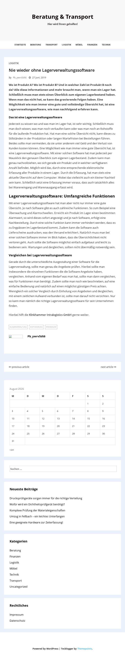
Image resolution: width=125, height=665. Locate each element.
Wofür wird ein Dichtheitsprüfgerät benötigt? (37, 504)
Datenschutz (17, 620)
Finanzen (92, 44)
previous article (20, 366)
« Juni (12, 450)
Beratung (35, 44)
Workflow (51, 327)
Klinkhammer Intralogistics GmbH (50, 315)
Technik (106, 44)
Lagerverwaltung (19, 327)
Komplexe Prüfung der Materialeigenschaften (37, 510)
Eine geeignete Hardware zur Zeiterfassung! (36, 522)
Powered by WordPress (45, 648)
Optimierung (36, 327)
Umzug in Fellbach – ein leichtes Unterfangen (37, 516)
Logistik (66, 44)
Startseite (20, 44)
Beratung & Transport (62, 16)
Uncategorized (19, 586)
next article (107, 366)
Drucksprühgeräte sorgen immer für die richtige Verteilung (46, 498)
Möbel (79, 44)
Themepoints (84, 648)
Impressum (17, 614)
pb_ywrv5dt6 (20, 77)
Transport (52, 44)
